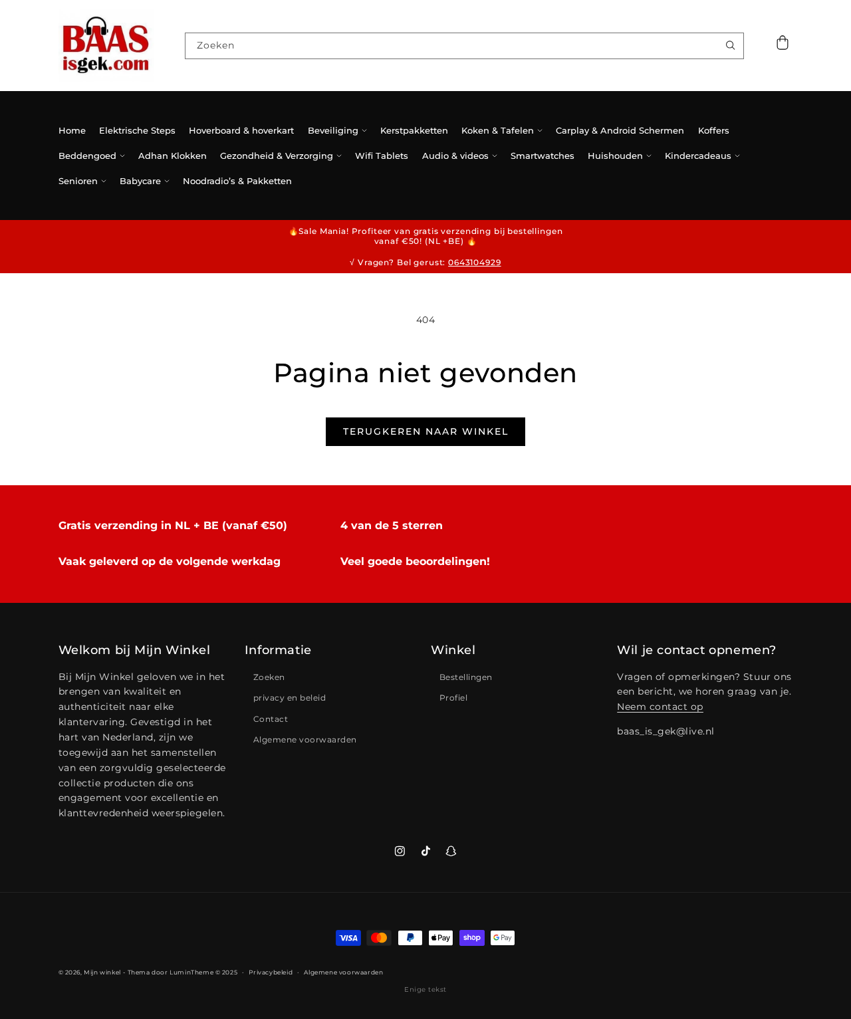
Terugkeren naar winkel (426, 431)
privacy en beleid (289, 698)
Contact (271, 719)
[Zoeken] (730, 45)
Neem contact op (660, 706)
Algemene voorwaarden (305, 739)
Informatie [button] (278, 650)
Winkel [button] (453, 650)
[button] (783, 45)
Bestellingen (466, 677)
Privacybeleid (271, 972)
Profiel (453, 698)
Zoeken (269, 677)
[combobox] (464, 45)
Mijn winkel (102, 972)
